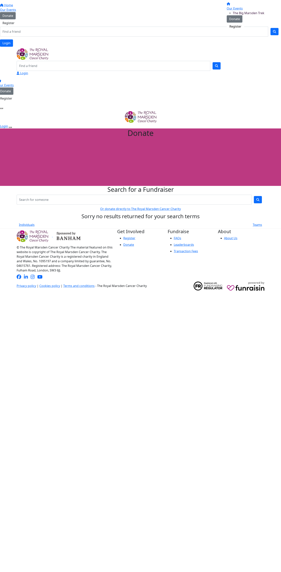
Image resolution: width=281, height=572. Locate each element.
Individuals (27, 225)
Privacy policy (26, 286)
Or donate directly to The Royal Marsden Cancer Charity (140, 209)
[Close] (10, 127)
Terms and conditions (79, 286)
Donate (234, 19)
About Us (230, 238)
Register (235, 26)
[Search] (217, 65)
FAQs (177, 238)
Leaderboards (184, 245)
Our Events (235, 8)
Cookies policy (49, 286)
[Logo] (31, 15)
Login (6, 43)
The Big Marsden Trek (248, 13)
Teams (257, 225)
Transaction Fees (186, 251)
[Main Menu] (1, 108)
